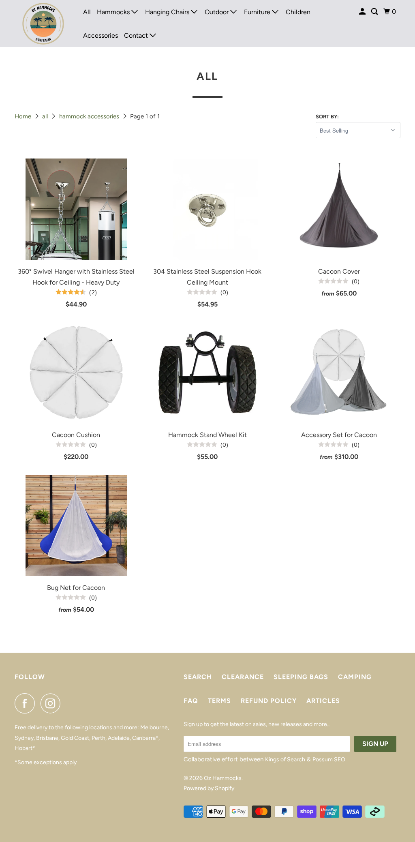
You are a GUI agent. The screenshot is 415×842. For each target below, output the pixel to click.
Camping (355, 677)
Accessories (100, 35)
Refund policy (269, 701)
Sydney (24, 738)
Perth (98, 738)
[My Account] (362, 11)
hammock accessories (90, 116)
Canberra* (145, 738)
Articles (323, 701)
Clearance (243, 677)
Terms (219, 701)
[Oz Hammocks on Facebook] (27, 703)
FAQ (191, 701)
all (45, 116)
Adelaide (119, 738)
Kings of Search (285, 759)
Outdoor (217, 12)
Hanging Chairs (168, 12)
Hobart (23, 748)
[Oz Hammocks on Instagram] (53, 703)
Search (198, 677)
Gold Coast (75, 738)
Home (24, 116)
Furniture (258, 12)
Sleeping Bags (301, 677)
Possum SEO (328, 759)
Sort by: (327, 117)
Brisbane (47, 738)
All (87, 12)
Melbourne (154, 727)
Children (298, 12)
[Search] (375, 11)
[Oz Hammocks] (43, 23)
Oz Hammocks (223, 778)
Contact (137, 35)
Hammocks (114, 12)
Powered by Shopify (209, 788)
